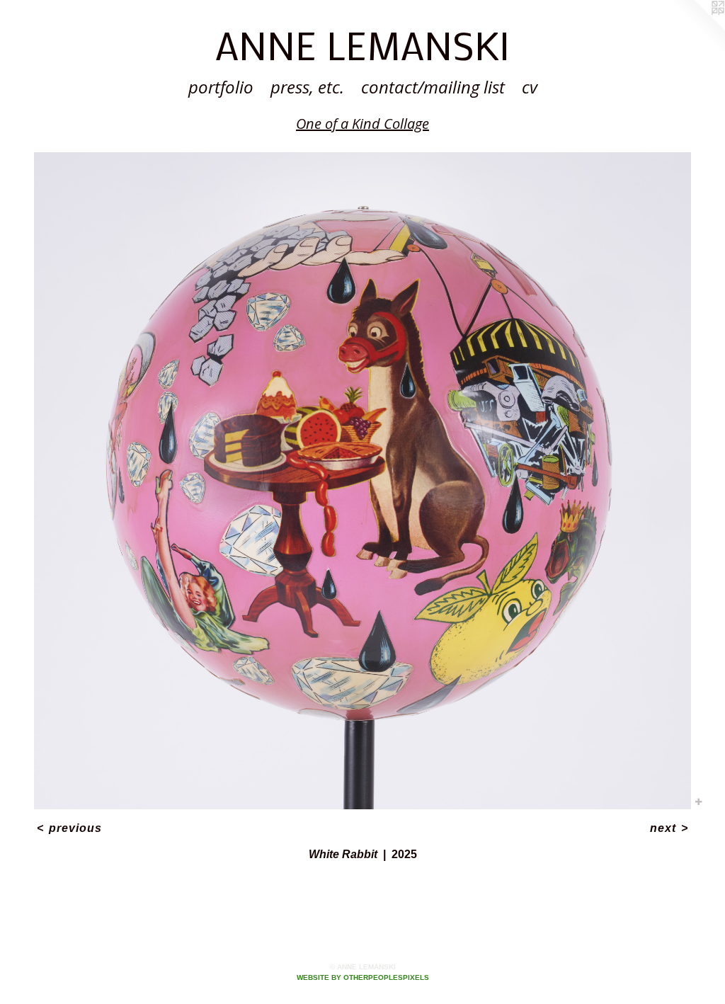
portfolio (220, 86)
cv (529, 86)
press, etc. (307, 86)
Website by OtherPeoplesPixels (363, 977)
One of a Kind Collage (362, 123)
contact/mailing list (433, 86)
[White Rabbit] (362, 480)
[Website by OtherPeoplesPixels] (696, 28)
